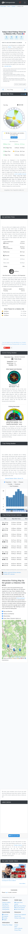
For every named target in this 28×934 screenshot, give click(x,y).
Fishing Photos (5, 907)
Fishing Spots (3, 6)
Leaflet (12, 656)
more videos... (22, 883)
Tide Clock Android (20, 907)
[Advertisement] (14, 18)
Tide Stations (5, 904)
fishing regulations (20, 598)
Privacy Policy (17, 930)
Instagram (5, 916)
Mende (9, 47)
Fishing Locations (6, 902)
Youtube (5, 918)
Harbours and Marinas (8, 613)
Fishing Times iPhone (20, 905)
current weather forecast (20, 174)
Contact (16, 924)
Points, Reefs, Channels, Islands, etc (12, 618)
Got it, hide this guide (20, 84)
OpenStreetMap (18, 656)
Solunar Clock (17, 916)
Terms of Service (18, 928)
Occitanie (13, 6)
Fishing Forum (5, 905)
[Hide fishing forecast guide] (25, 43)
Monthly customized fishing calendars (12, 572)
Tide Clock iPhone (19, 909)
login (6, 892)
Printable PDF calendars (9, 574)
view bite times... (8, 66)
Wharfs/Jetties (6, 616)
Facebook (5, 914)
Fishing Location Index (19, 918)
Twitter (5, 919)
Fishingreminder (10, 2)
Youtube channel (18, 845)
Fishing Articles (5, 909)
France (8, 6)
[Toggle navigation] (25, 2)
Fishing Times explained (20, 914)
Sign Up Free (14, 137)
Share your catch (14, 835)
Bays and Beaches (7, 611)
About (15, 926)
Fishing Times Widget (7, 924)
